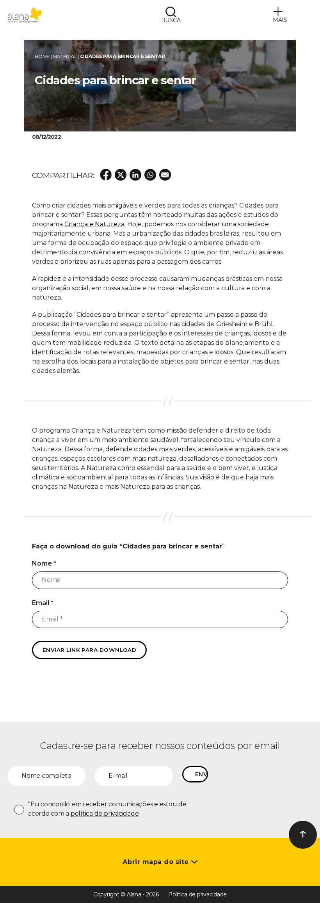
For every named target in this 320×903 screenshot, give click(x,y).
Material (64, 56)
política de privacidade (105, 813)
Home (42, 56)
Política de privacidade (197, 894)
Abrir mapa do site (157, 862)
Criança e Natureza (94, 224)
